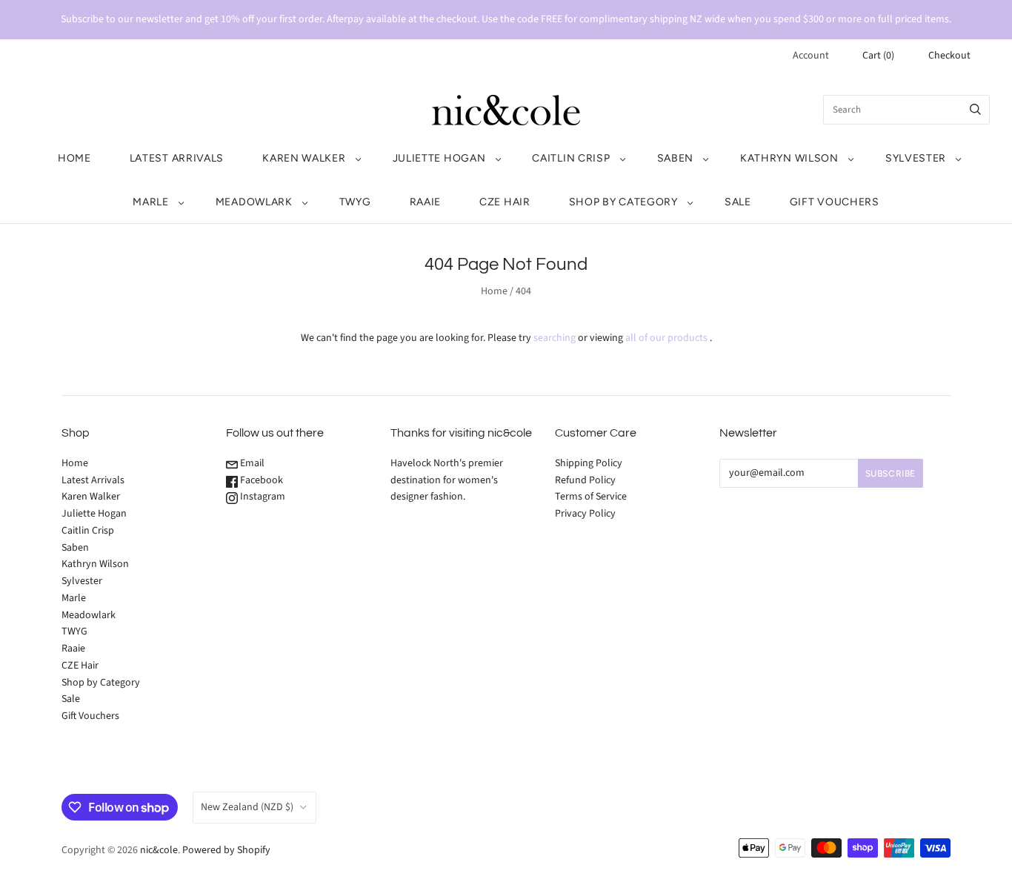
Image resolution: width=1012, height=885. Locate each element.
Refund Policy (585, 480)
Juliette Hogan (439, 158)
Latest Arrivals (177, 158)
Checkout (949, 55)
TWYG (355, 202)
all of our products (666, 338)
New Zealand (247, 807)
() (878, 55)
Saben (675, 158)
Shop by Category (623, 202)
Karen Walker (303, 158)
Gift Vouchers (834, 202)
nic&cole (159, 850)
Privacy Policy (585, 513)
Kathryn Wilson (789, 158)
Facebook (260, 480)
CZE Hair (504, 202)
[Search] (975, 110)
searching (554, 338)
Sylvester (915, 158)
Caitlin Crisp (571, 158)
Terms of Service (591, 496)
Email (251, 463)
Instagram (261, 496)
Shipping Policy (588, 463)
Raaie (426, 202)
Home (74, 158)
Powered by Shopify (226, 850)
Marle (151, 202)
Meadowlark (254, 202)
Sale (738, 202)
